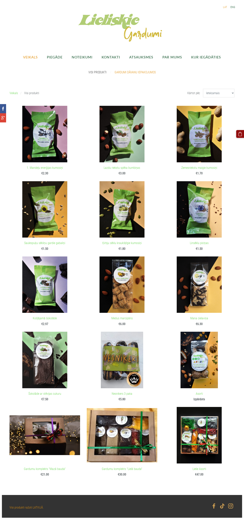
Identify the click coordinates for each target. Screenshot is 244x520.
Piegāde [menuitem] (55, 57)
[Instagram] (230, 506)
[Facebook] (214, 506)
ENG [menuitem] (232, 7)
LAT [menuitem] (225, 7)
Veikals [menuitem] (30, 57)
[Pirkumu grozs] (240, 134)
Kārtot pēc (193, 93)
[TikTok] (222, 506)
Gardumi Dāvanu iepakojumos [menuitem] (135, 72)
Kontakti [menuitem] (111, 57)
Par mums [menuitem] (172, 57)
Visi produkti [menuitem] (97, 72)
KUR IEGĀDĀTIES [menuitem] (206, 57)
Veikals (14, 93)
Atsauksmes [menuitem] (141, 57)
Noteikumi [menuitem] (82, 57)
